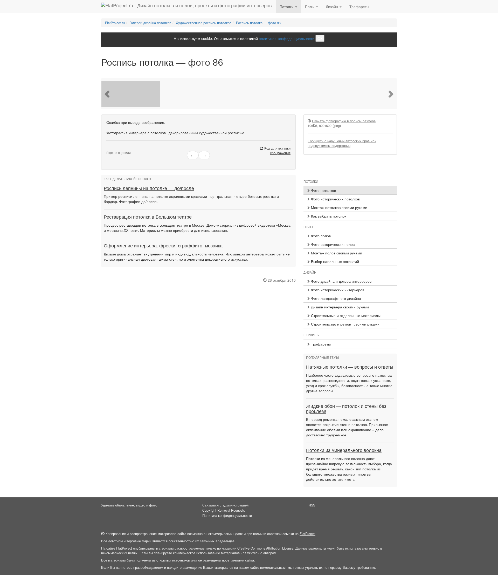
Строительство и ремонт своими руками (344, 324)
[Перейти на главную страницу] (186, 6)
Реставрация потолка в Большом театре (148, 217)
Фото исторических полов (332, 244)
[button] (107, 94)
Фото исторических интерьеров (337, 289)
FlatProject (307, 533)
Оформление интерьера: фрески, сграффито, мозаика (163, 245)
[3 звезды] (114, 148)
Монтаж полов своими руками (336, 252)
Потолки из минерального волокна (344, 450)
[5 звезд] (120, 148)
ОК (319, 38)
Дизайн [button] (332, 6)
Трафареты (359, 6)
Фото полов (320, 235)
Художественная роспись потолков (203, 23)
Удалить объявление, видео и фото (129, 505)
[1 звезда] (107, 148)
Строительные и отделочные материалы (345, 315)
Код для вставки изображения (277, 150)
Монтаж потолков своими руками (338, 207)
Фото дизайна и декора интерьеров (340, 281)
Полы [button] (310, 6)
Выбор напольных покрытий (334, 261)
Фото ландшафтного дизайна (335, 298)
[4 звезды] (117, 148)
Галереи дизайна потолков (150, 23)
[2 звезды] (111, 148)
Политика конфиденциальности (227, 515)
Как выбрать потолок (328, 216)
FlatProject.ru (115, 23)
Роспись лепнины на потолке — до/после (149, 188)
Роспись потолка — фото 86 (258, 23)
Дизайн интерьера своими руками (339, 306)
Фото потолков (323, 190)
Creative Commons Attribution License (265, 548)
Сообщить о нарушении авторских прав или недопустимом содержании (342, 143)
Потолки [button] (287, 6)
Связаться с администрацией (225, 505)
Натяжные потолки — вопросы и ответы (349, 367)
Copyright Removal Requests (223, 510)
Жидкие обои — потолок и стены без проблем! (346, 409)
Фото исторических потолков (335, 198)
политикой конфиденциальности (286, 38)
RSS (312, 505)
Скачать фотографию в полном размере (344, 121)
